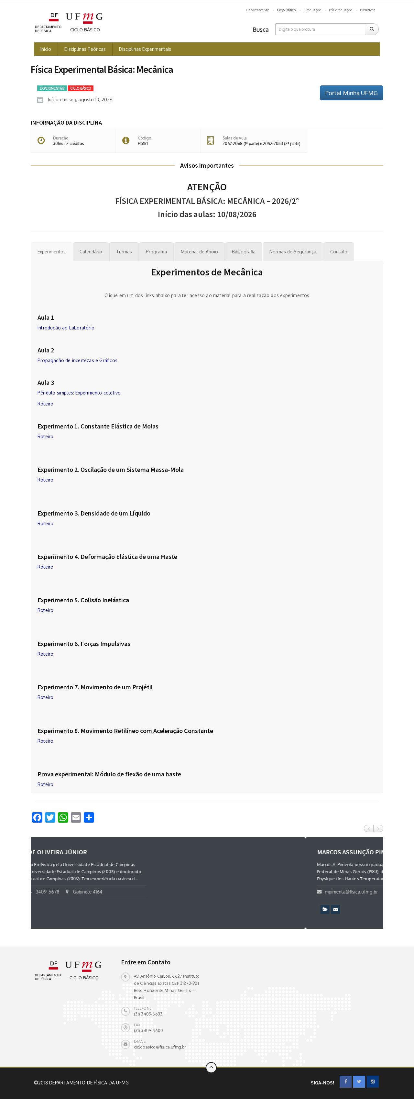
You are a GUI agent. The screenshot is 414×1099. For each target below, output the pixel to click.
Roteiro (45, 403)
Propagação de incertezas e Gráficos (77, 360)
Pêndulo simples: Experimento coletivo (79, 392)
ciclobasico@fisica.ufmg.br (160, 1046)
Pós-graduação (340, 10)
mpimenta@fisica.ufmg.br (76, 891)
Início (45, 49)
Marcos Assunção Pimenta (84, 852)
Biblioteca (368, 10)
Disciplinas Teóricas (85, 49)
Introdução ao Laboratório (66, 327)
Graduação (312, 10)
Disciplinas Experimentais (145, 49)
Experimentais (52, 88)
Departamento (257, 10)
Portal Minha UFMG (351, 92)
